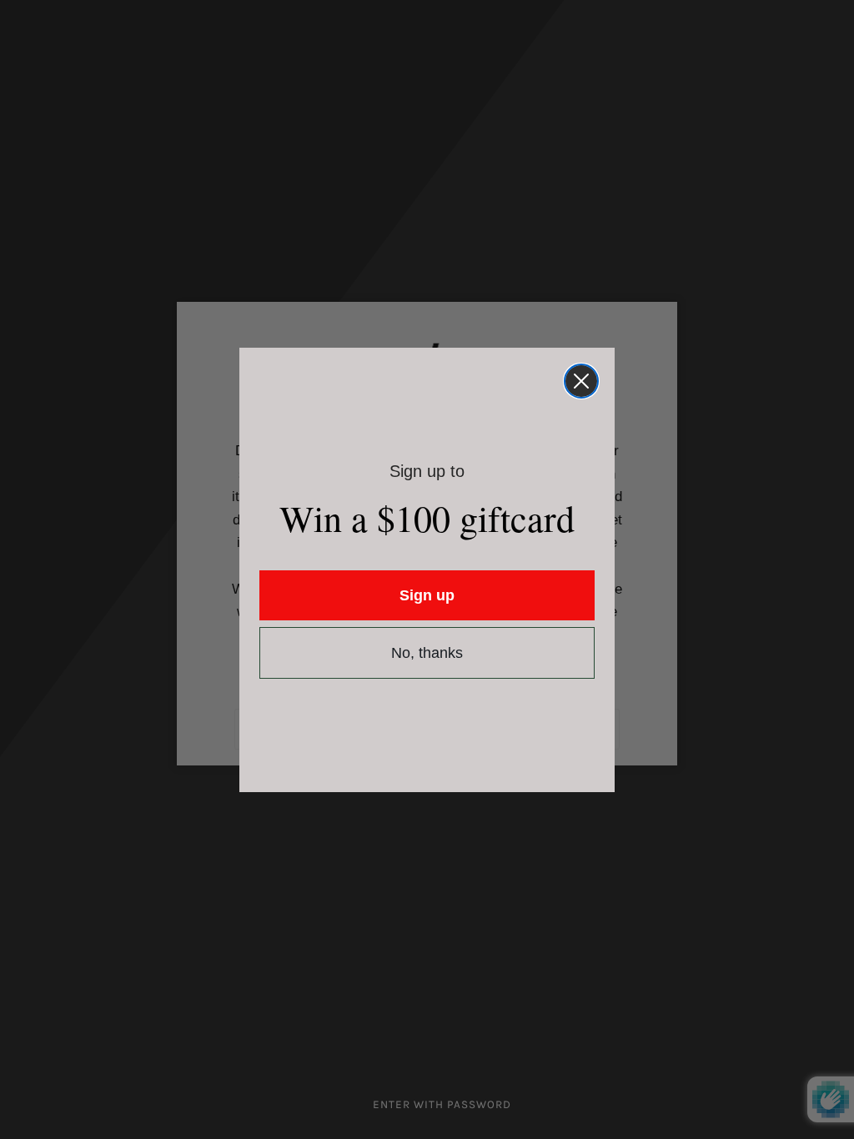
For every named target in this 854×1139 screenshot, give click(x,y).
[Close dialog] (581, 381)
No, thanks (427, 653)
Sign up (427, 595)
